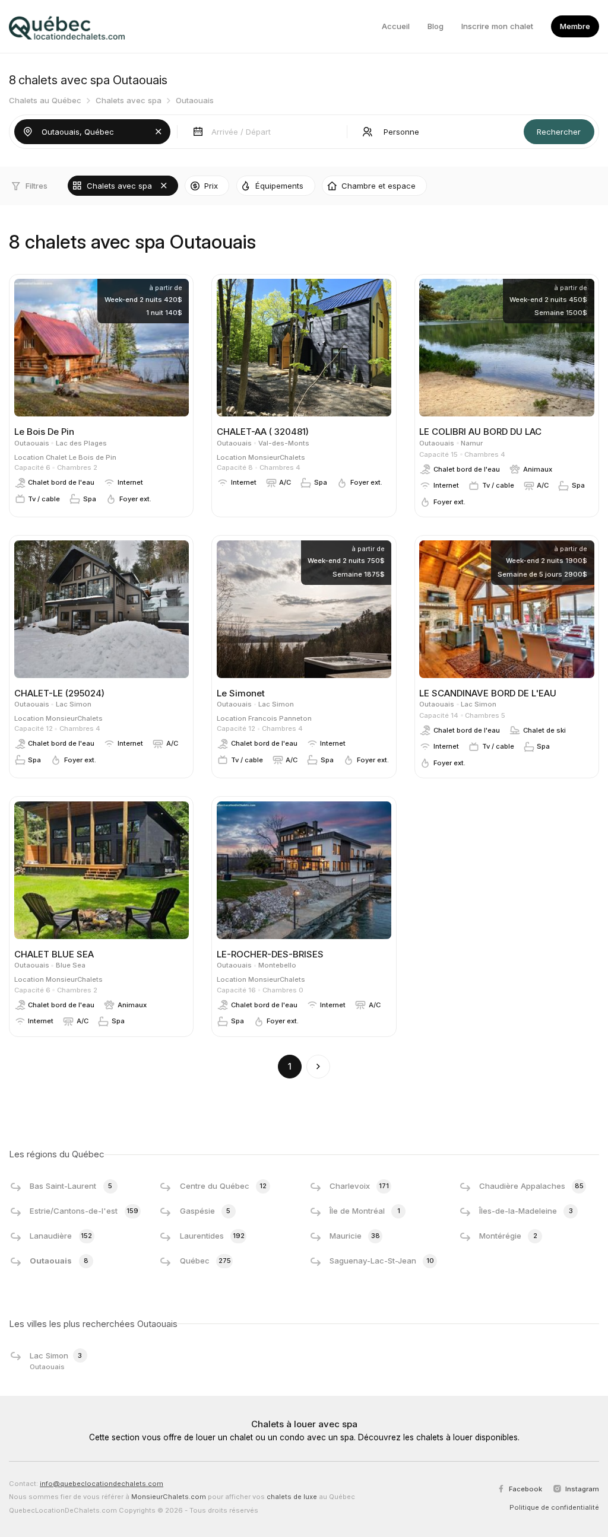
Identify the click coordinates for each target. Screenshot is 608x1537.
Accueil (396, 26)
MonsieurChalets (276, 457)
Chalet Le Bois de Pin (81, 457)
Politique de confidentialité (554, 1507)
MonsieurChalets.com (168, 1497)
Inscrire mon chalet (497, 26)
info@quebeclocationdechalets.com (101, 1483)
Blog (436, 26)
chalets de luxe (292, 1497)
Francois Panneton (280, 718)
